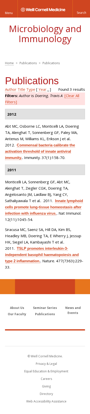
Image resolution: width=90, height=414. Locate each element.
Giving (46, 386)
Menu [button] (9, 13)
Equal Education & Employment (46, 371)
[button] (81, 9)
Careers (46, 379)
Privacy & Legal (46, 364)
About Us (17, 308)
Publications (45, 314)
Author (10, 89)
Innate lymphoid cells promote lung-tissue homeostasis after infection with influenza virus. (44, 207)
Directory (46, 394)
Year (42, 89)
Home (9, 63)
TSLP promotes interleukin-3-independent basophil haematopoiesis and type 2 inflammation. (42, 254)
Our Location (7, 286)
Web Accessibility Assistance (46, 401)
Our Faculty (17, 314)
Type (30, 89)
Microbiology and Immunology (45, 34)
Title (21, 89)
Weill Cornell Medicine (45, 338)
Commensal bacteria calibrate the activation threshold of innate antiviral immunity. (40, 151)
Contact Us (82, 286)
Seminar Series (45, 308)
